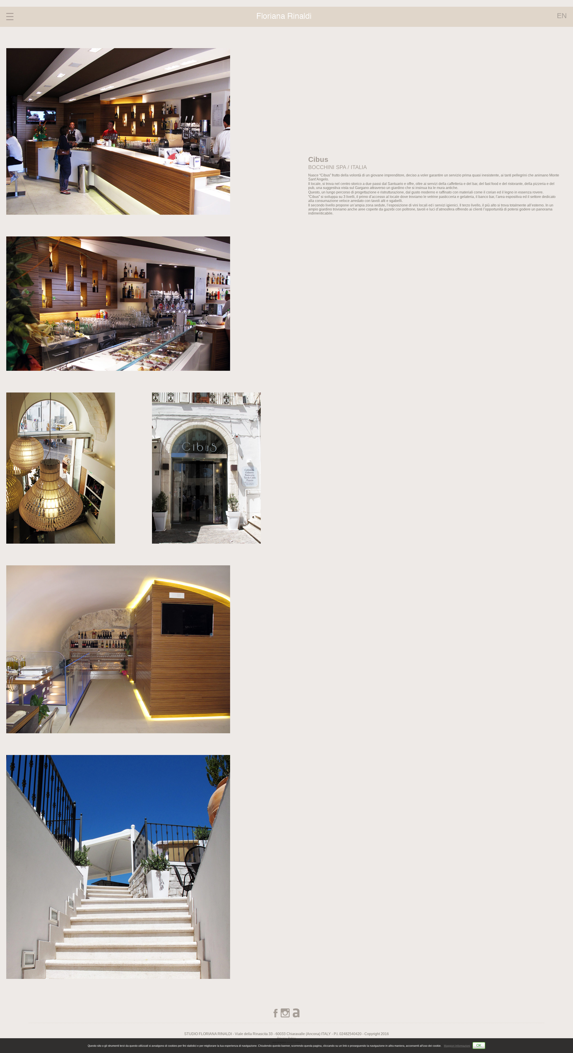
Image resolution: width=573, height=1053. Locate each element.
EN (562, 16)
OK (478, 1045)
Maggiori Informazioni (457, 1045)
